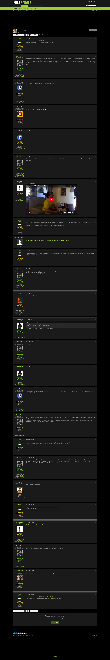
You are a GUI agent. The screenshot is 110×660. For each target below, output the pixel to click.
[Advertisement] (36, 20)
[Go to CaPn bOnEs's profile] (20, 63)
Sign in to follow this (84, 30)
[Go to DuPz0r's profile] (20, 88)
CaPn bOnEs (19, 56)
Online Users (37, 8)
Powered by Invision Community (55, 658)
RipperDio (22, 313)
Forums (24, 5)
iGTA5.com (17, 5)
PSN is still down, (29, 573)
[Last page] (37, 35)
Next (35, 34)
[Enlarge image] (45, 109)
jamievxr (21, 199)
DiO (20, 293)
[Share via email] (24, 633)
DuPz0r (20, 81)
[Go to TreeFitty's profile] (20, 114)
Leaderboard (38, 5)
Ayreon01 (22, 314)
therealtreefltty (22, 124)
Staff (32, 8)
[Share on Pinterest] (26, 633)
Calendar (20, 8)
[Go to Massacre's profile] (20, 326)
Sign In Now (55, 622)
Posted (29, 38)
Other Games (34, 32)
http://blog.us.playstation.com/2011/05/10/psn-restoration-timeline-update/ (42, 506)
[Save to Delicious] (20, 633)
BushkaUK (22, 101)
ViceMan (19, 482)
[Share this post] (95, 38)
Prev (17, 34)
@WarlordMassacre (21, 337)
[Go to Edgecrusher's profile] (15, 31)
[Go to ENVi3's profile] (19, 42)
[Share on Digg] (18, 633)
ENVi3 (19, 38)
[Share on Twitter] (14, 633)
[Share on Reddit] (22, 633)
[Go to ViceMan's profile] (20, 490)
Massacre (20, 319)
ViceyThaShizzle (22, 500)
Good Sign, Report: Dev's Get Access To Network (36, 524)
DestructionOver (21, 312)
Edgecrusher (21, 32)
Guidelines (26, 8)
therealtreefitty (22, 126)
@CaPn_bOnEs (21, 74)
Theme (54, 656)
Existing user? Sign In (92, 1)
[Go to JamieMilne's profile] (20, 188)
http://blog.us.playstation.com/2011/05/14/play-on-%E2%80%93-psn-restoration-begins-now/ (45, 596)
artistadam (22, 75)
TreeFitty (19, 107)
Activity (31, 5)
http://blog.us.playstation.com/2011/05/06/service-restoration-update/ (41, 40)
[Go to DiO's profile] (20, 300)
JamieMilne (19, 181)
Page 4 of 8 (41, 34)
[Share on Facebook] (16, 633)
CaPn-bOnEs (22, 76)
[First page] (14, 35)
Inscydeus (21, 588)
